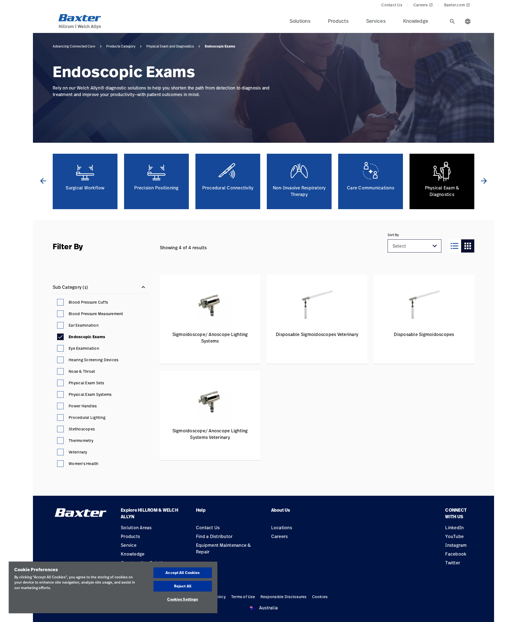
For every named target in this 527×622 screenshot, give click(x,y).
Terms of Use (243, 596)
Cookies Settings (182, 599)
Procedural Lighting (87, 417)
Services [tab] (376, 21)
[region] (113, 587)
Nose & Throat (82, 371)
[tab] (452, 21)
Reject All (182, 586)
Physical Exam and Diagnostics (170, 46)
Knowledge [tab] (415, 21)
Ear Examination (84, 325)
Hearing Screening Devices (93, 359)
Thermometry (81, 440)
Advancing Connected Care (74, 46)
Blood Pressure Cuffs (88, 302)
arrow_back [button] (43, 180)
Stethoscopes (82, 429)
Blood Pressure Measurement (96, 313)
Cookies (320, 596)
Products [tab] (338, 21)
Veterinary (78, 452)
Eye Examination (84, 348)
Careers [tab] (423, 4)
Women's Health (84, 463)
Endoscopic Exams (87, 337)
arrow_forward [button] (484, 180)
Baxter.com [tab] (457, 4)
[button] (434, 246)
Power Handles (83, 405)
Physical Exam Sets (86, 382)
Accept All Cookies (183, 572)
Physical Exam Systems (90, 394)
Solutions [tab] (300, 21)
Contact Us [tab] (391, 4)
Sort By (393, 235)
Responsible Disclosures (283, 596)
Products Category (120, 46)
